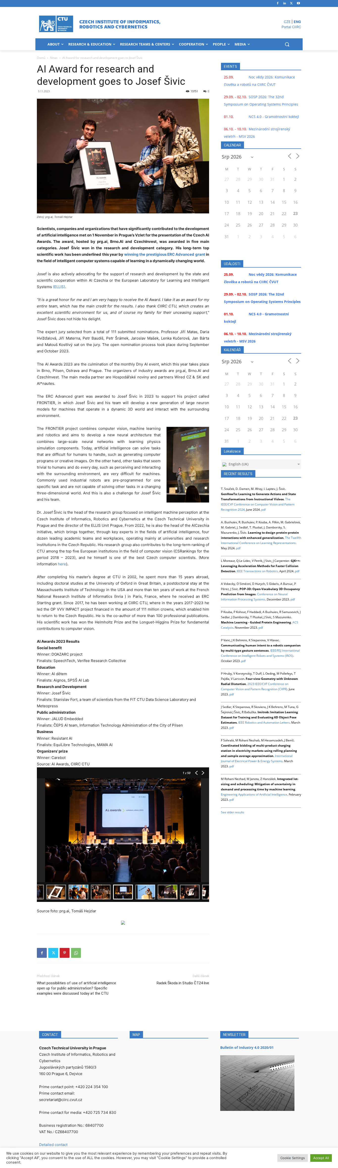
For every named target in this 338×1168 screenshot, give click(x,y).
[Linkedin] (285, 3)
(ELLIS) (59, 286)
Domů (41, 58)
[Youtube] (298, 3)
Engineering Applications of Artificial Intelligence (254, 794)
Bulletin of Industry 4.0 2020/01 (247, 1047)
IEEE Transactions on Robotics (257, 571)
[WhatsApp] (76, 953)
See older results (232, 812)
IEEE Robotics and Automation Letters (264, 722)
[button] (287, 44)
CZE (287, 22)
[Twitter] (291, 3)
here (62, 564)
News (54, 58)
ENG (297, 22)
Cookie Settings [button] (292, 1158)
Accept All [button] (321, 1158)
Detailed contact (53, 1144)
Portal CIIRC (291, 27)
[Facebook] (278, 3)
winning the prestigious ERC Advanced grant (164, 254)
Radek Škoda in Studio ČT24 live (183, 983)
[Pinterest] (65, 953)
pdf (263, 509)
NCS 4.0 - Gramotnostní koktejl (274, 116)
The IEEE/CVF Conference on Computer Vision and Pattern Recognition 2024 (257, 504)
